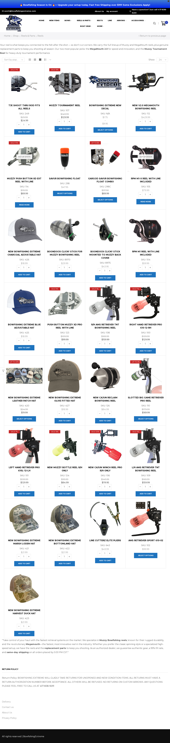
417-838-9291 (47, 686)
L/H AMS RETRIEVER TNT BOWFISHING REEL (146, 469)
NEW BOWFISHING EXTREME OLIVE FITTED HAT (65, 399)
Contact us (8, 707)
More (99, 26)
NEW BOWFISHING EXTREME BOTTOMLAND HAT (65, 542)
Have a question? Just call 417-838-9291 (149, 11)
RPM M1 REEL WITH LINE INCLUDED (145, 253)
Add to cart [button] (24, 132)
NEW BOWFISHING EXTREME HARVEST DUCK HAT (24, 612)
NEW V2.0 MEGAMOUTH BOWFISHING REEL (145, 107)
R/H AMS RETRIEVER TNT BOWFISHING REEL (105, 326)
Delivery (6, 701)
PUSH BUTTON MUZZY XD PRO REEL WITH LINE (64, 326)
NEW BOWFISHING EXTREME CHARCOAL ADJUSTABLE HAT (24, 253)
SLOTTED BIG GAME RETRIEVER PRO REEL (146, 399)
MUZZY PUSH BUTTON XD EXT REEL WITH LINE (24, 180)
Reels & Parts (83, 20)
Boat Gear (85, 26)
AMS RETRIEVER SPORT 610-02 (145, 540)
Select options (105, 130)
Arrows (121, 20)
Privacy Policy (9, 718)
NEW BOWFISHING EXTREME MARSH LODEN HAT (24, 542)
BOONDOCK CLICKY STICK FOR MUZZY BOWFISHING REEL (64, 253)
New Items (54, 20)
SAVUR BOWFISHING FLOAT (64, 178)
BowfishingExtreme (33, 736)
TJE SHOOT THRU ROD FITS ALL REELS (24, 107)
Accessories (137, 20)
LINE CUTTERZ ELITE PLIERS (105, 540)
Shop (16, 36)
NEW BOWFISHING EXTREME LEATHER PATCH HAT (24, 399)
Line (110, 20)
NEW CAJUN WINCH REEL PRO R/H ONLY (105, 469)
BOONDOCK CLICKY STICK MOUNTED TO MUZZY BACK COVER (105, 254)
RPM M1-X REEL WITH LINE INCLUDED (146, 180)
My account (112, 11)
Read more (24, 205)
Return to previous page (153, 36)
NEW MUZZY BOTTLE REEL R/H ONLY (64, 469)
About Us (99, 11)
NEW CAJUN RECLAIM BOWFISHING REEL (105, 399)
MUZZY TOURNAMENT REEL (64, 105)
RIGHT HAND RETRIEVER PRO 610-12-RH (145, 326)
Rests (100, 20)
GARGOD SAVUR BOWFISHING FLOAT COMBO (105, 180)
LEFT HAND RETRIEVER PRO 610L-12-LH (24, 469)
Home (41, 20)
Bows (67, 20)
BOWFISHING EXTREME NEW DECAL (105, 107)
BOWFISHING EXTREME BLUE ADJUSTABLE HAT (24, 326)
